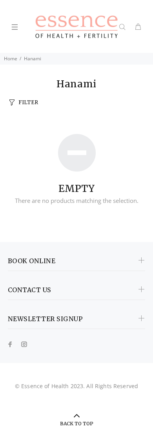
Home (10, 58)
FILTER (28, 102)
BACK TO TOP (76, 424)
